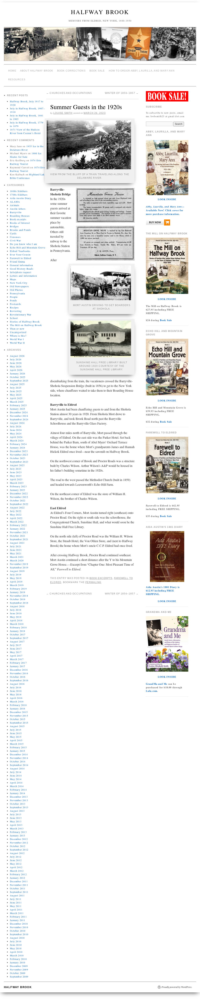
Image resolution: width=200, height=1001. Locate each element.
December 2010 (19, 920)
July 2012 (15, 853)
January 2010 (17, 959)
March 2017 (17, 656)
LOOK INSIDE (167, 196)
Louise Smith (62, 109)
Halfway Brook (100, 12)
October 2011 (17, 885)
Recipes (14, 304)
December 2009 (19, 963)
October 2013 (17, 800)
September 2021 (19, 536)
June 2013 (16, 814)
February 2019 (18, 585)
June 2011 (16, 899)
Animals (14, 202)
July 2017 (15, 642)
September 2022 (19, 501)
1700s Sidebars (19, 191)
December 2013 (19, 793)
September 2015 (19, 719)
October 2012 (17, 843)
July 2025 (15, 384)
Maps (13, 276)
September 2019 (19, 564)
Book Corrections (71, 70)
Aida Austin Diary (20, 195)
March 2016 (17, 698)
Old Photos (16, 286)
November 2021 (19, 529)
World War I (17, 336)
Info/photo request (20, 269)
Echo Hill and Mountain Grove (27, 244)
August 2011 (17, 892)
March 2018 (17, 620)
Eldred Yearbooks (20, 248)
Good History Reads (21, 265)
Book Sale (97, 70)
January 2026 (17, 370)
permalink (93, 577)
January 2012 (17, 874)
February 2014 (18, 786)
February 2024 (18, 441)
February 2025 (18, 402)
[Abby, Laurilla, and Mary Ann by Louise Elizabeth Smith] (158, 220)
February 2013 (18, 829)
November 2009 (19, 966)
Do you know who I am (23, 241)
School (14, 315)
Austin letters (18, 205)
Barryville (15, 209)
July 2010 (15, 938)
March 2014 (17, 783)
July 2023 (15, 465)
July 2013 (15, 811)
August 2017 (17, 638)
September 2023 (19, 458)
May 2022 (15, 511)
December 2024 (19, 409)
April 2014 (16, 779)
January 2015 (17, 747)
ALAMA (15, 198)
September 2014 (19, 762)
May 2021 (15, 550)
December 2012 (19, 836)
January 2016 (17, 705)
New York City (18, 279)
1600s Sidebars (19, 188)
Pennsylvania (17, 290)
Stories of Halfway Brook (25, 318)
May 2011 (15, 903)
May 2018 (15, 613)
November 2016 (19, 670)
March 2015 (17, 740)
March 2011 (17, 910)
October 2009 (17, 970)
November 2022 (19, 494)
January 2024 (17, 444)
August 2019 (17, 568)
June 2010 (16, 941)
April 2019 (16, 578)
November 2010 (19, 924)
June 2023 (16, 469)
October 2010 (17, 927)
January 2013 (17, 832)
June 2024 (16, 426)
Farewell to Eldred (20, 255)
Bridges (14, 223)
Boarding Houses (20, 212)
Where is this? (18, 332)
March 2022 (17, 518)
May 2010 (15, 945)
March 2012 (17, 867)
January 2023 (17, 486)
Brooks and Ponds (20, 226)
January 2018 (17, 628)
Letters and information (23, 272)
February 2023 (18, 483)
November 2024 (19, 412)
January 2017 (17, 663)
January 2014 (17, 790)
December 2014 (19, 751)
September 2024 (19, 416)
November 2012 (19, 839)
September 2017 (19, 635)
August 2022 (17, 504)
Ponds (13, 297)
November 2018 (19, 592)
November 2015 (19, 712)
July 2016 (15, 684)
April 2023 (16, 476)
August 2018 (17, 603)
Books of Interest (20, 219)
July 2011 (15, 896)
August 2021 (17, 539)
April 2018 (16, 617)
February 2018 (18, 624)
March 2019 (17, 582)
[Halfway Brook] (100, 45)
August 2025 (17, 381)
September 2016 (19, 677)
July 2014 (15, 769)
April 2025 (16, 395)
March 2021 (17, 553)
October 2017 (17, 631)
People (14, 293)
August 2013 (17, 807)
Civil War (15, 237)
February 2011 (18, 913)
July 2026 (15, 356)
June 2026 (16, 359)
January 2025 (17, 405)
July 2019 (15, 571)
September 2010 (19, 931)
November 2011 (19, 881)
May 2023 (15, 472)
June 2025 (16, 388)
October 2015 (17, 716)
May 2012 (15, 860)
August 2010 (17, 934)
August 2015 (17, 723)
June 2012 (16, 857)
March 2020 (17, 557)
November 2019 (19, 561)
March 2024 (17, 437)
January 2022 (17, 525)
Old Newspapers (19, 283)
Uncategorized (18, 329)
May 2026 (15, 363)
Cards (13, 230)
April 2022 (16, 515)
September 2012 (19, 846)
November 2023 (19, 451)
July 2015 (15, 726)
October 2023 (17, 455)
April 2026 (16, 367)
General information (21, 262)
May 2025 (15, 391)
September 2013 (19, 804)
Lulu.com (151, 688)
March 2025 (17, 398)
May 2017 (15, 649)
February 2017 (18, 659)
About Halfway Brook (36, 70)
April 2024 (16, 434)
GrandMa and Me (156, 681)
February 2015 (18, 744)
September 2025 (19, 377)
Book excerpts (18, 216)
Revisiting (16, 308)
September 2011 (19, 888)
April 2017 (16, 652)
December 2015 (19, 709)
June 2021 (16, 546)
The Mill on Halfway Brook (26, 322)
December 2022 (19, 490)
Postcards (15, 301)
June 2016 (16, 687)
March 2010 (17, 952)
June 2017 (16, 645)
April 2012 (16, 864)
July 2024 (15, 423)
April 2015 (16, 737)
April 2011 (16, 906)
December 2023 (19, 448)
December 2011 (19, 878)
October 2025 (17, 374)
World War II (17, 339)
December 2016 (19, 666)
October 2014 (17, 758)
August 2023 (17, 462)
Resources (16, 77)
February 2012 (18, 871)
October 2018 (17, 596)
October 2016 (17, 673)
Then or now (17, 325)
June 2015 (16, 730)
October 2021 (17, 532)
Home (12, 70)
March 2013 (17, 825)
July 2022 (15, 508)
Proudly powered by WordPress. (177, 984)
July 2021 (15, 543)
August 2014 (17, 765)
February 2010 (18, 956)
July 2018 (15, 606)
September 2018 (19, 599)
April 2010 (16, 948)
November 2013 (19, 797)
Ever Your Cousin (20, 251)
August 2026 (17, 352)
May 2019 (15, 575)
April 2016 (16, 695)
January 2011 (17, 917)
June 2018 (16, 610)
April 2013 (16, 821)
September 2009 (19, 973)
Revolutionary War (20, 311)
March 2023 (17, 479)
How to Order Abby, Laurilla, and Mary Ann (142, 70)
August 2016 (17, 680)
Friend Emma (17, 258)
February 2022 (18, 522)
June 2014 (16, 772)
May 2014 (15, 776)
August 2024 (17, 419)
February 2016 (18, 702)
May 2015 (15, 733)
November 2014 (19, 754)
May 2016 (15, 691)
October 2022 (17, 497)
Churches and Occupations (69, 90)
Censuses (15, 234)
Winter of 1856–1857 (121, 90)
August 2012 (17, 850)
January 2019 (17, 589)
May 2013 (15, 818)
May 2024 (15, 430)
